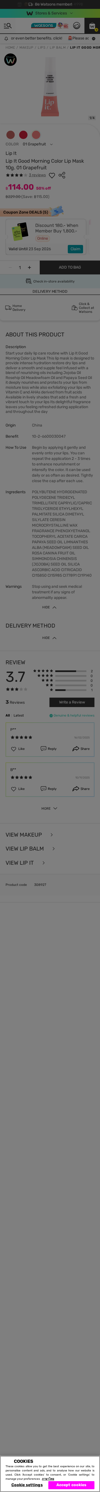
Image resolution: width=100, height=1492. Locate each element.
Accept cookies (71, 1485)
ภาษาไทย (48, 1479)
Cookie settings (27, 1485)
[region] (50, 1474)
